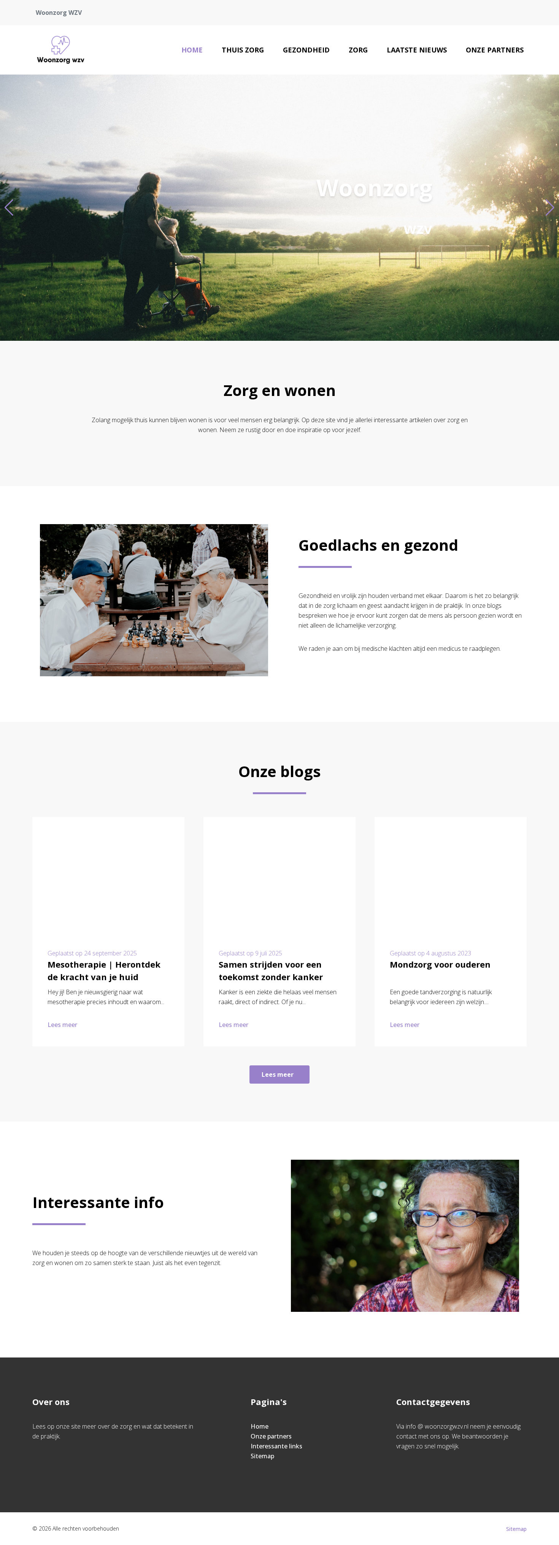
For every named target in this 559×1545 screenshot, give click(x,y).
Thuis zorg (243, 49)
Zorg (358, 49)
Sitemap (262, 1456)
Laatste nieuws (417, 49)
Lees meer (62, 1024)
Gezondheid (306, 49)
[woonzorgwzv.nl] (61, 50)
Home (192, 49)
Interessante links (276, 1446)
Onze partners (495, 49)
